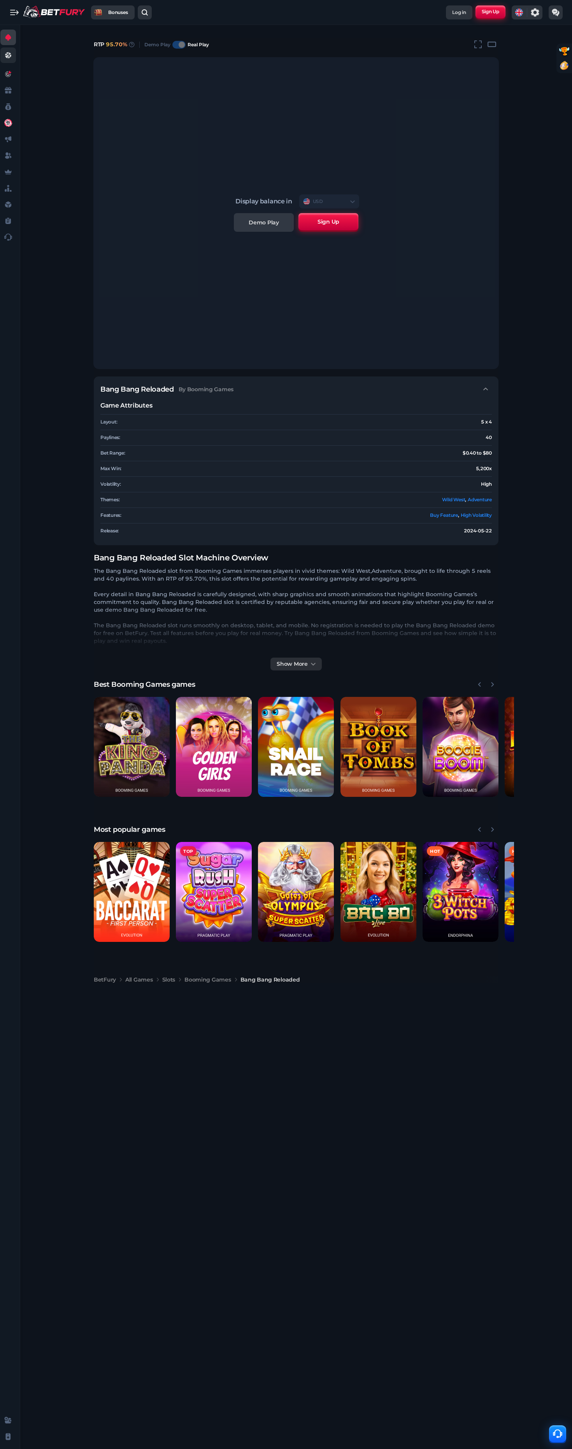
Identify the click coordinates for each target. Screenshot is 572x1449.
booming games (207, 979)
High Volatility (476, 515)
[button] (132, 747)
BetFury (105, 979)
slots (168, 979)
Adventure (480, 499)
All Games (139, 979)
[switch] (179, 45)
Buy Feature (444, 515)
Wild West (453, 499)
